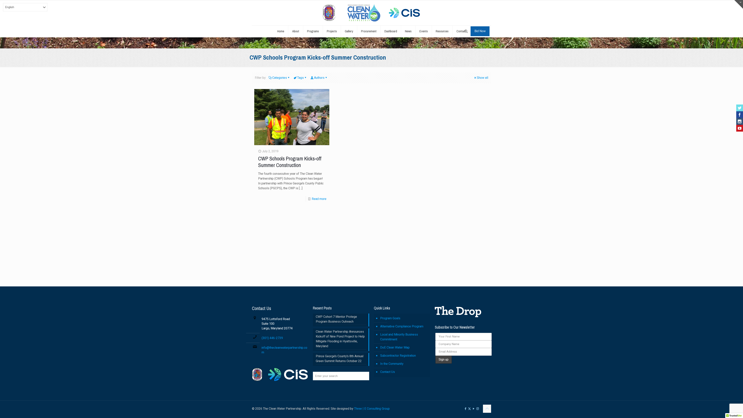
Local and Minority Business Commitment (399, 337)
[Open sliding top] (738, 4)
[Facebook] (739, 114)
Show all (482, 77)
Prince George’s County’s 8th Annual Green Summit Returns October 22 (339, 358)
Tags (300, 77)
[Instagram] (739, 121)
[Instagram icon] (477, 409)
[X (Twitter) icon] (469, 409)
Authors (319, 77)
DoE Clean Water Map (395, 347)
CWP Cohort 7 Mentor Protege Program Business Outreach (336, 319)
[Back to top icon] (487, 409)
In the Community (391, 363)
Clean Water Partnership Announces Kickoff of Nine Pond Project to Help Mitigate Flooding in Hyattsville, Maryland (340, 339)
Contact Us (387, 372)
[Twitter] (739, 107)
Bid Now (480, 31)
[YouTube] (739, 128)
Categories (279, 77)
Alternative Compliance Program (401, 326)
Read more (319, 199)
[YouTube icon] (473, 409)
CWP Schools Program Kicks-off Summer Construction (289, 162)
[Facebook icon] (465, 409)
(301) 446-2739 (272, 338)
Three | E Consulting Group (372, 408)
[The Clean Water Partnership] (371, 12)
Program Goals (390, 318)
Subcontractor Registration (398, 355)
